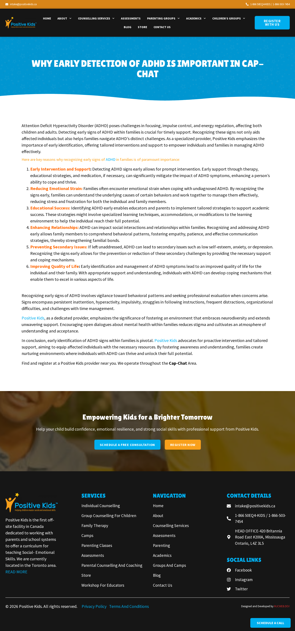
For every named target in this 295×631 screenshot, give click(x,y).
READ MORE (16, 571)
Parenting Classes (96, 545)
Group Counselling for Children (108, 515)
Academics (193, 18)
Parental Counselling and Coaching (111, 565)
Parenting (161, 545)
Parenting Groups (161, 18)
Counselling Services (94, 18)
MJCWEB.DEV (282, 606)
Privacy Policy (94, 606)
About (62, 18)
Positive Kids (33, 318)
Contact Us (162, 27)
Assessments (131, 18)
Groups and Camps (169, 565)
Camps (87, 535)
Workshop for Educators (102, 585)
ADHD (111, 159)
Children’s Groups (226, 18)
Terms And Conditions (129, 606)
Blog (127, 27)
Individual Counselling (100, 505)
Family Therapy (94, 525)
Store (142, 27)
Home (47, 18)
